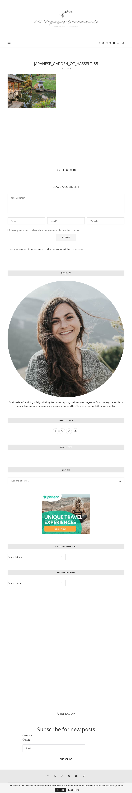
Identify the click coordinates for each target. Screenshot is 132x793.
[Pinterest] (110, 43)
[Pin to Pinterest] (71, 170)
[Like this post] (60, 170)
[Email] (114, 43)
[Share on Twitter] (67, 170)
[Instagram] (107, 43)
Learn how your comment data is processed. (63, 249)
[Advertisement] (66, 138)
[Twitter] (103, 43)
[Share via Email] (74, 170)
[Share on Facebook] (63, 170)
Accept (60, 789)
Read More (73, 790)
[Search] (122, 43)
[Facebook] (99, 43)
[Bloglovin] (118, 43)
